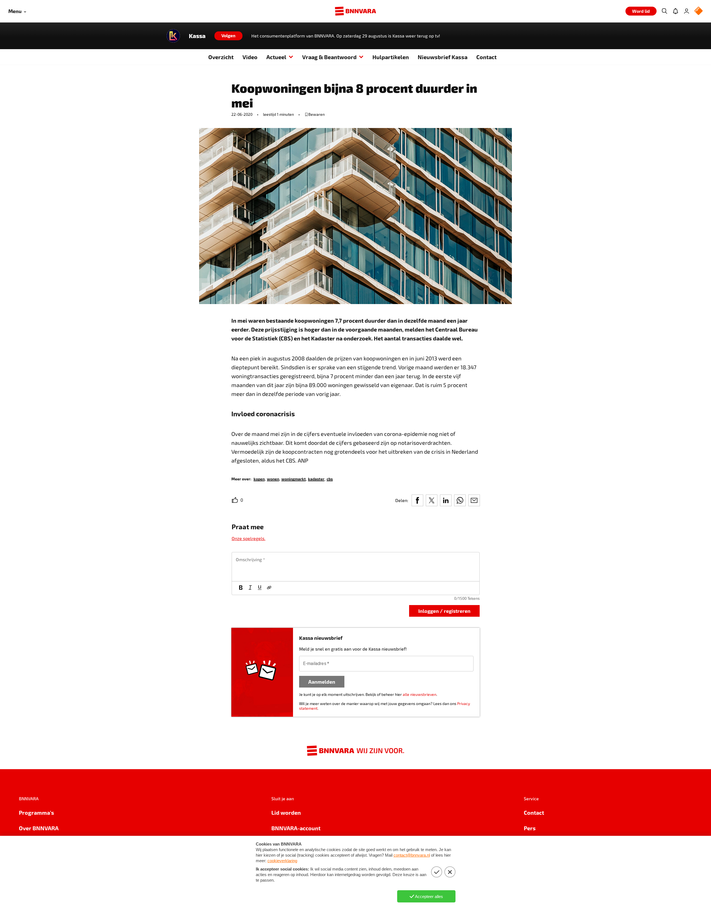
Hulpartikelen (390, 57)
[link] (259, 478)
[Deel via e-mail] (474, 500)
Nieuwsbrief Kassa (442, 57)
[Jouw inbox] (675, 11)
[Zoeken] (664, 11)
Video (249, 57)
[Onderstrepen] (259, 588)
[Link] (269, 588)
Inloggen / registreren (444, 611)
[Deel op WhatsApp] (459, 500)
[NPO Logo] (698, 11)
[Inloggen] (686, 11)
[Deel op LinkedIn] (445, 500)
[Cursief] (250, 588)
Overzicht (221, 57)
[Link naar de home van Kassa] (173, 35)
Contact (486, 57)
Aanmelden (321, 681)
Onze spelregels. (249, 538)
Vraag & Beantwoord (329, 57)
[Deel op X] (431, 500)
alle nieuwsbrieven (419, 694)
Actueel (276, 57)
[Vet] (240, 588)
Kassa (197, 35)
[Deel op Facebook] (417, 500)
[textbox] (355, 566)
